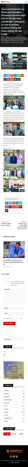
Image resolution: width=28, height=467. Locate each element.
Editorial (6, 393)
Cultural (6, 390)
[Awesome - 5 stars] (9, 281)
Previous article (5, 222)
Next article (23, 222)
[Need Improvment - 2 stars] (5, 281)
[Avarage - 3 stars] (6, 281)
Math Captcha (6, 318)
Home (3, 37)
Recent (7, 433)
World (5, 421)
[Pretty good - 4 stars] (8, 281)
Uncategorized (8, 418)
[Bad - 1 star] (3, 281)
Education (7, 396)
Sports (6, 415)
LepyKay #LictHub (14, 462)
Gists (5, 406)
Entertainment (8, 399)
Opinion (6, 409)
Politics (6, 412)
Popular (14, 433)
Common (21, 433)
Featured (8, 37)
